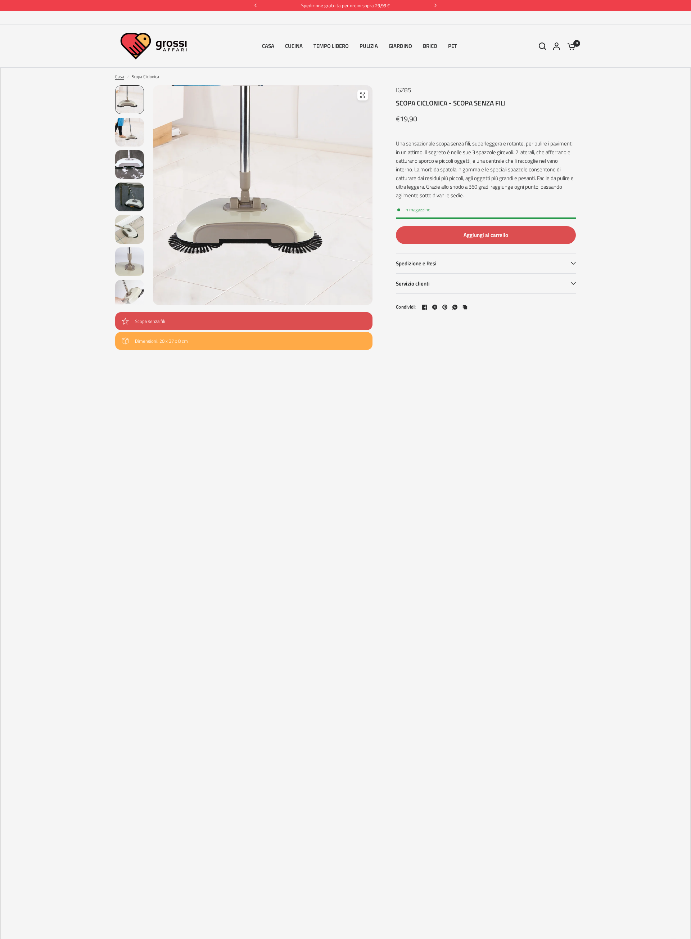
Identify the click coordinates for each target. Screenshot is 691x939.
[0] (570, 46)
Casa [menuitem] (268, 46)
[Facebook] (424, 307)
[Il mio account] (557, 46)
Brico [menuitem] (430, 46)
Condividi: (406, 307)
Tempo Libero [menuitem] (331, 46)
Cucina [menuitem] (294, 46)
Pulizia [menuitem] (369, 46)
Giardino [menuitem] (400, 46)
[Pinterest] (445, 307)
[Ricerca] (542, 46)
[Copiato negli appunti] (465, 307)
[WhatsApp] (455, 307)
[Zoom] (362, 95)
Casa (119, 76)
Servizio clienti (413, 283)
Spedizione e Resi (416, 263)
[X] (434, 307)
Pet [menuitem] (452, 46)
